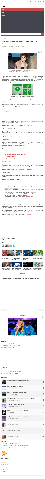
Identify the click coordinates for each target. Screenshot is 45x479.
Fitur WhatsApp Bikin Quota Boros (11, 156)
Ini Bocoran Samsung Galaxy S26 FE (13, 422)
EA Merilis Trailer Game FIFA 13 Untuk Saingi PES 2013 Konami (18, 410)
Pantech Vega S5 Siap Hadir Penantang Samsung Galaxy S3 (18, 380)
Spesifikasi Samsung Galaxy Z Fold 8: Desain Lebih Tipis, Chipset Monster (20, 416)
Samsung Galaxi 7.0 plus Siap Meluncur (14, 428)
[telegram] (14, 246)
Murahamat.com (4, 471)
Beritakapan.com (4, 462)
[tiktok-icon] (43, 2)
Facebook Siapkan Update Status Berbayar (15, 386)
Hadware (3, 21)
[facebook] (3, 246)
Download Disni (29, 196)
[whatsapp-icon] (36, 2)
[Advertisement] (22, 116)
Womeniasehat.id (4, 469)
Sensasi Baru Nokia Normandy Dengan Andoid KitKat (16, 392)
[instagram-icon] (33, 2)
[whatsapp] (11, 246)
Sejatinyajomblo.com (5, 467)
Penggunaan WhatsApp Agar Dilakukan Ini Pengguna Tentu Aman (17, 158)
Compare (3, 15)
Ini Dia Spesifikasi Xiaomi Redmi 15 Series (9, 373)
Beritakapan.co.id (4, 464)
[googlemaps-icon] (38, 2)
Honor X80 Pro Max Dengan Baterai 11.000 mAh (11, 371)
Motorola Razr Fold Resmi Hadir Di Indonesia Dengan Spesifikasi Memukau (21, 398)
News (3, 12)
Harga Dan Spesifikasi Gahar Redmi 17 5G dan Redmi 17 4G (13, 370)
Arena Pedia (3, 466)
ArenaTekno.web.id (5, 461)
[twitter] (6, 246)
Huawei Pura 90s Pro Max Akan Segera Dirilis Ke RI (11, 443)
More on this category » (40, 448)
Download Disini (29, 108)
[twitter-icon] (40, 2)
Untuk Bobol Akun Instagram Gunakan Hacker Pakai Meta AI (16, 152)
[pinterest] (8, 246)
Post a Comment (22, 46)
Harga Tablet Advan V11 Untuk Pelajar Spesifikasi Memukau (18, 404)
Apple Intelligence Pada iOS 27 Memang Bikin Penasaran (15, 154)
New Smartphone (5, 18)
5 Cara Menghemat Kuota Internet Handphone (10, 345)
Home (3, 9)
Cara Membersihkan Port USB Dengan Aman (10, 343)
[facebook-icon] (31, 2)
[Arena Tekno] (4, 5)
